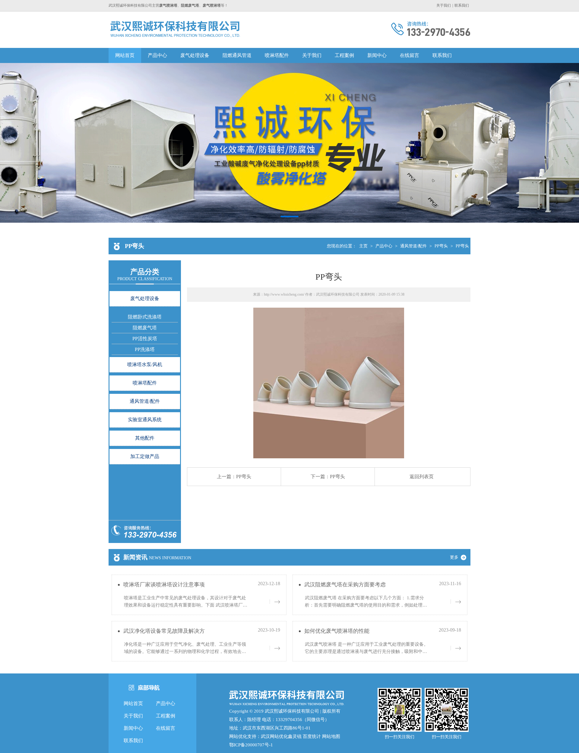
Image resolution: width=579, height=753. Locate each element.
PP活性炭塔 (144, 338)
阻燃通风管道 (237, 55)
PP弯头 (441, 246)
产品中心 (157, 55)
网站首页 (124, 55)
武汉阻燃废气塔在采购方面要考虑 (345, 585)
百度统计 (312, 736)
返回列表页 (422, 476)
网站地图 (331, 736)
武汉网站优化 (274, 736)
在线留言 (409, 55)
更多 (455, 557)
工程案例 (344, 55)
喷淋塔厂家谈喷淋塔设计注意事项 (164, 585)
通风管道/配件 (413, 246)
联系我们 (461, 5)
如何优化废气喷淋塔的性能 (336, 631)
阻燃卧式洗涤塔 (145, 316)
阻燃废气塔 (145, 327)
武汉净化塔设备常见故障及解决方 (164, 631)
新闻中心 (377, 55)
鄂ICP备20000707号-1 (251, 744)
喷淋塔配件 (277, 55)
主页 (363, 246)
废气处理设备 (194, 55)
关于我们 (443, 5)
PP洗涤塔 (145, 349)
